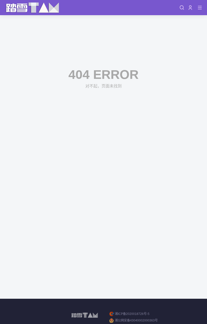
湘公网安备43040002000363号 (136, 320)
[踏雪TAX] (32, 7)
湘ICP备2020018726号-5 (132, 314)
